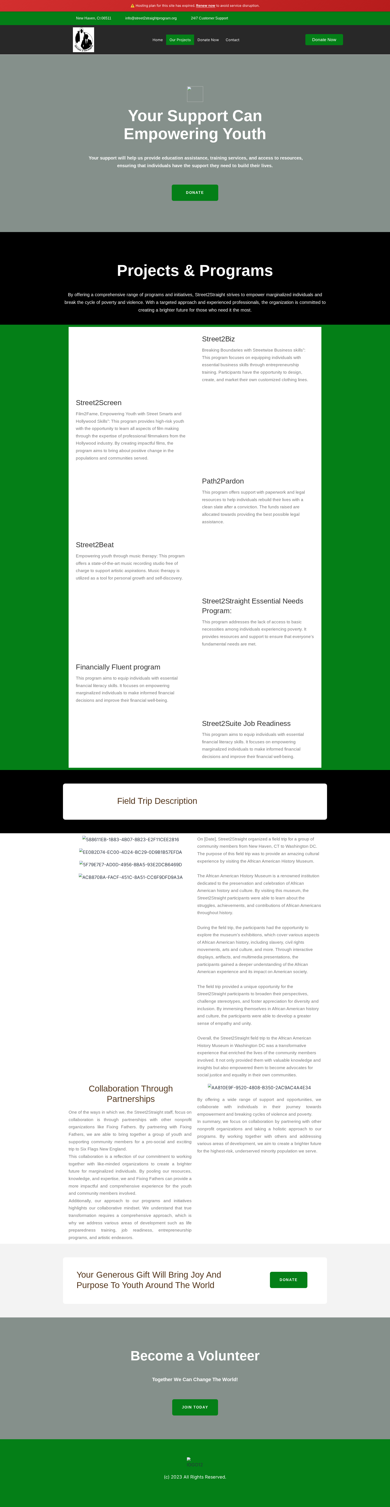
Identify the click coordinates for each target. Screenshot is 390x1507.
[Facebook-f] (306, 17)
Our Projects (180, 40)
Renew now (205, 5)
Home (158, 40)
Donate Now (208, 40)
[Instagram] (315, 17)
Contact (232, 40)
